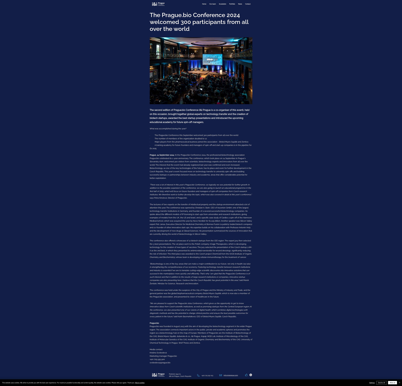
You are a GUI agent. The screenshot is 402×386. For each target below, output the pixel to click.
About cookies (139, 383)
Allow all (392, 383)
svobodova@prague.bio (160, 363)
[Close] (399, 382)
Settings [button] (372, 383)
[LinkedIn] (250, 375)
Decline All (381, 383)
